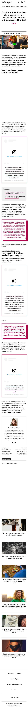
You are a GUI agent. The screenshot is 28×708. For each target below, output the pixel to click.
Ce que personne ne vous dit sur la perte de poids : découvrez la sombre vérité (14, 655)
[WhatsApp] (15, 27)
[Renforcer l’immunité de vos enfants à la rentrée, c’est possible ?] (14, 548)
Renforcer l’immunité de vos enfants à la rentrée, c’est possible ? (14, 557)
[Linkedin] (12, 442)
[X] (12, 27)
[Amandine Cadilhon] (14, 422)
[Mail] (15, 442)
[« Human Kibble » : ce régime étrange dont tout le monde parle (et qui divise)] (14, 621)
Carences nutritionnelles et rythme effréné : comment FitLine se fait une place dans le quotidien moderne (14, 606)
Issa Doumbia (15, 180)
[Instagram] (22, 2)
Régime (14, 23)
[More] (19, 27)
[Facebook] (18, 2)
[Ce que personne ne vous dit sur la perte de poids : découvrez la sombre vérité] (14, 646)
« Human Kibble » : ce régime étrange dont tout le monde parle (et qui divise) (14, 631)
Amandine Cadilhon (9, 33)
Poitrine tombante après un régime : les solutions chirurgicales (14, 534)
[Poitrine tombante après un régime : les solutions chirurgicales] (14, 525)
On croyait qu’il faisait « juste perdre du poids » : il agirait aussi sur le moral (14, 581)
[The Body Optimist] (7, 2)
